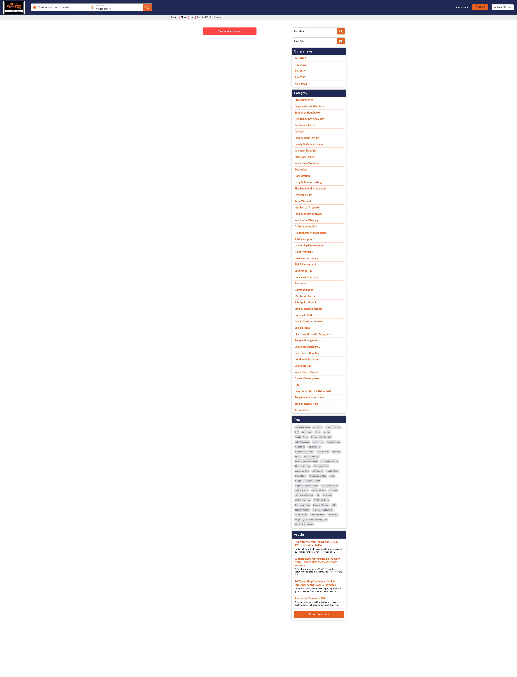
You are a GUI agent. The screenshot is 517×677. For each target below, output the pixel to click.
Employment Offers (306, 403)
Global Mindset (304, 251)
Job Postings (332, 471)
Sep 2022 (300, 58)
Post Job (480, 7)
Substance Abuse (305, 125)
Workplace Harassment (309, 321)
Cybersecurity (303, 194)
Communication (304, 289)
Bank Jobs (327, 495)
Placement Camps (330, 485)
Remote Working (320, 505)
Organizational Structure (309, 106)
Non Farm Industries (304, 524)
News (184, 16)
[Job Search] (147, 7)
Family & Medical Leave (309, 144)
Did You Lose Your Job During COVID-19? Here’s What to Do (317, 543)
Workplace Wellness (307, 163)
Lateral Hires (323, 451)
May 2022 (301, 83)
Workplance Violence (307, 372)
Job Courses (317, 471)
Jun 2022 (300, 77)
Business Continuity (306, 258)
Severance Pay (303, 270)
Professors (333, 514)
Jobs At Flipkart (319, 490)
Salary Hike (318, 442)
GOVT (298, 456)
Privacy (299, 131)
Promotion (301, 283)
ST (318, 495)
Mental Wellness (305, 296)
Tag (192, 16)
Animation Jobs (302, 471)
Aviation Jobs (301, 514)
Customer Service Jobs (321, 437)
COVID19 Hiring (333, 427)
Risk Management (305, 264)
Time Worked (303, 201)
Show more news (318, 614)
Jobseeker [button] (461, 7)
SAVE (331, 476)
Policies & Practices (306, 277)
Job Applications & (306, 302)
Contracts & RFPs (305, 315)
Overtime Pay (303, 365)
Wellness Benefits (305, 150)
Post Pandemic (333, 442)
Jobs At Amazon (302, 442)
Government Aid (311, 456)
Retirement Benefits (307, 353)
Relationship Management (310, 232)
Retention (301, 169)
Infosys (327, 432)
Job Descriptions (305, 239)
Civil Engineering (302, 500)
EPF (297, 432)
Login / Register (504, 7)
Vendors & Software (307, 359)
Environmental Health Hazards (313, 391)
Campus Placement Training (307, 480)
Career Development (307, 378)
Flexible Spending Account (310, 188)
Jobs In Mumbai (317, 514)
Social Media (302, 327)
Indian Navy (300, 476)
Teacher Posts (301, 437)
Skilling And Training (304, 495)
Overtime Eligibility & (307, 346)
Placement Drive (321, 466)
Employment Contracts (308, 308)
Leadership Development (310, 245)
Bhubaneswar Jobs (317, 476)
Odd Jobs (336, 451)
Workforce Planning (307, 220)
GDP (334, 505)
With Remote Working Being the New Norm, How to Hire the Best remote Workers (317, 562)
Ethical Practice (304, 99)
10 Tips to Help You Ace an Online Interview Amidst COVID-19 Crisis (315, 583)
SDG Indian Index (321, 500)
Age (297, 384)
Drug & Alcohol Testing (308, 182)
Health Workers (302, 510)
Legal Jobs (307, 432)
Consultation (302, 175)
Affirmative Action (306, 226)
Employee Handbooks (307, 112)
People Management (307, 340)
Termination (302, 410)
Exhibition (317, 427)
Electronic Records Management (314, 334)
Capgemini (300, 446)
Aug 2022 (300, 64)
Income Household (329, 461)
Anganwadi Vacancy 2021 (306, 485)
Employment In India (304, 451)
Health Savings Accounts (309, 118)
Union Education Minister (306, 461)
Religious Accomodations (309, 397)
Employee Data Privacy (308, 213)
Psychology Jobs (302, 505)
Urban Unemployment (323, 510)
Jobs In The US (301, 490)
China (317, 432)
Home (174, 16)
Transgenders (314, 446)
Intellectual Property (307, 207)
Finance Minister (302, 466)
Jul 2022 (300, 70)
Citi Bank (333, 490)
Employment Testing (307, 137)
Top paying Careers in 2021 (311, 598)
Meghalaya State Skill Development (311, 519)
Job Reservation (302, 427)
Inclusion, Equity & (306, 156)
